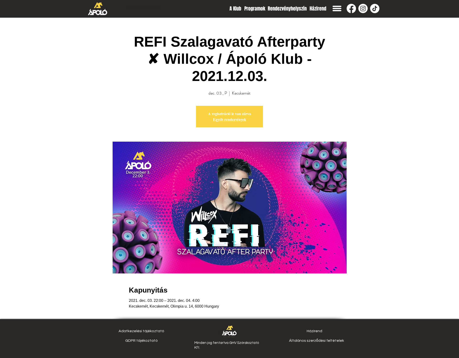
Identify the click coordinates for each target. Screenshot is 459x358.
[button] (337, 8)
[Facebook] (351, 8)
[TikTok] (374, 8)
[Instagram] (363, 8)
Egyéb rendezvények (229, 119)
